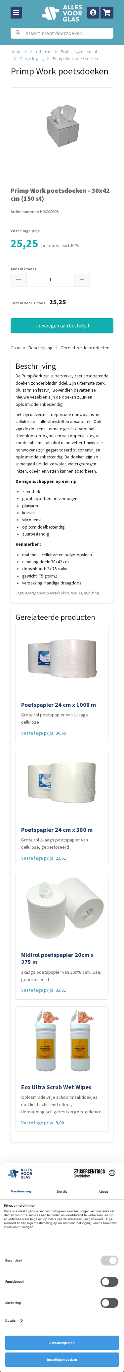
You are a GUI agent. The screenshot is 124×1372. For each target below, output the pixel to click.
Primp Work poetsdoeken (75, 59)
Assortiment (41, 52)
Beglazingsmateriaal (79, 52)
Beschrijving (40, 348)
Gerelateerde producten (85, 348)
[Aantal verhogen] (82, 279)
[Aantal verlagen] (18, 279)
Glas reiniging (32, 59)
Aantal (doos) (23, 268)
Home (16, 52)
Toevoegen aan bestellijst (62, 325)
